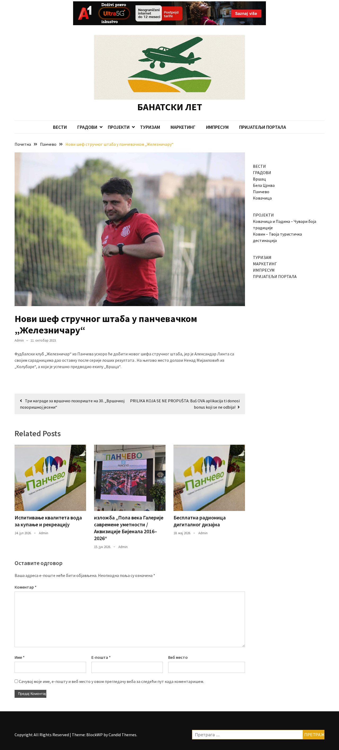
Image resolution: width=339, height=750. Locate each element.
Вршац (259, 179)
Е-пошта (101, 657)
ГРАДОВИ (87, 127)
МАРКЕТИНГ (183, 127)
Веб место (178, 657)
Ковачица (262, 198)
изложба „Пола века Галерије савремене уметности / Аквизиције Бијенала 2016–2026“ (128, 527)
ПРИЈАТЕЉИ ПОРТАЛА (262, 127)
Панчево (261, 191)
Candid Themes (122, 734)
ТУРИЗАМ (150, 127)
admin (19, 340)
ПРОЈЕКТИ (119, 127)
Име (20, 657)
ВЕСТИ (60, 127)
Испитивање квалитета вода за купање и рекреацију (48, 521)
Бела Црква (264, 185)
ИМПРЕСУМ (217, 127)
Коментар (26, 587)
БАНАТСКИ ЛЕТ (169, 107)
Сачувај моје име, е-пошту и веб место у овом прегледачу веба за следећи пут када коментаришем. (111, 681)
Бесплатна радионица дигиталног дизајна (199, 521)
